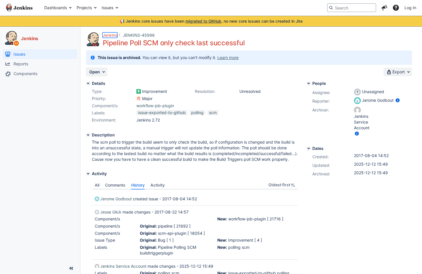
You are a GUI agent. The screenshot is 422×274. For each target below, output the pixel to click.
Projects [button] (84, 7)
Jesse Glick (110, 212)
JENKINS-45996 (139, 35)
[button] (384, 7)
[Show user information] (397, 100)
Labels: (98, 112)
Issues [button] (107, 7)
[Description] (88, 135)
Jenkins (110, 35)
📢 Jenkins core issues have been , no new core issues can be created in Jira (211, 21)
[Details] (88, 83)
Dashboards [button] (55, 7)
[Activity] (88, 174)
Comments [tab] (115, 185)
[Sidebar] (71, 268)
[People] (309, 83)
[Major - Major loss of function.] (138, 98)
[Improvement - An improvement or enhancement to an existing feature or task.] (138, 91)
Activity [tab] (157, 185)
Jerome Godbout (116, 198)
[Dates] (309, 148)
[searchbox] (352, 8)
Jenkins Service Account (123, 266)
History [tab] (138, 185)
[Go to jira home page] (19, 7)
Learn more (228, 57)
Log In (410, 7)
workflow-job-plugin (155, 105)
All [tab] (97, 185)
